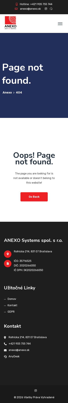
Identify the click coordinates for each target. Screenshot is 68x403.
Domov (12, 298)
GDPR (11, 311)
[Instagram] (35, 390)
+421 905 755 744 (41, 4)
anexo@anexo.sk (30, 8)
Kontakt (12, 305)
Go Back (34, 196)
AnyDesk (14, 356)
